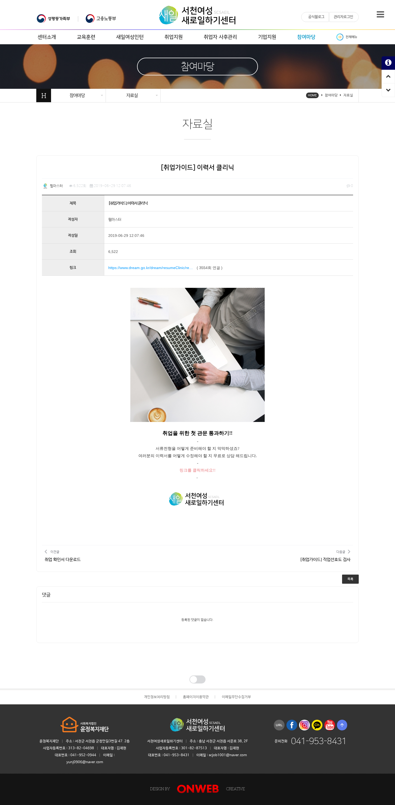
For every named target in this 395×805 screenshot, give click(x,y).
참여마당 (306, 37)
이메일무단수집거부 (236, 697)
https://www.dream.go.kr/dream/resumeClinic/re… (150, 268)
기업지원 (267, 37)
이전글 (63, 556)
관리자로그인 (343, 17)
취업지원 (173, 37)
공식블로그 (316, 17)
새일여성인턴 (129, 37)
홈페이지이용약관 (196, 697)
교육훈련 (86, 37)
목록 (350, 579)
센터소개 (47, 37)
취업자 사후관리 (220, 37)
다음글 (325, 556)
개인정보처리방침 (157, 697)
